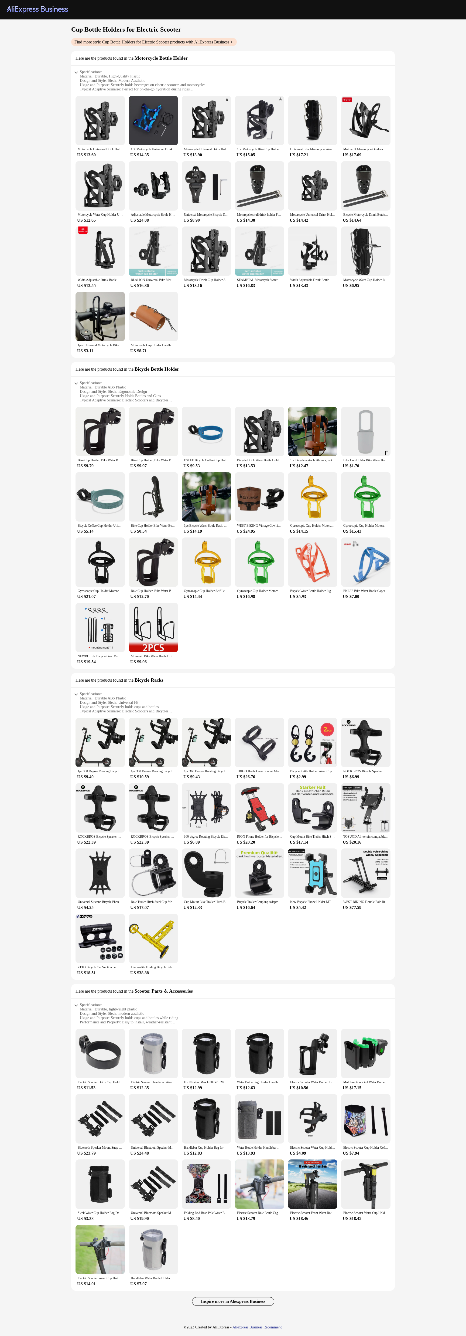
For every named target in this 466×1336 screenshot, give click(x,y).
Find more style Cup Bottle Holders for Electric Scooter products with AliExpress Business (151, 42)
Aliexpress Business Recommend (257, 1327)
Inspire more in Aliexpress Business (233, 1301)
